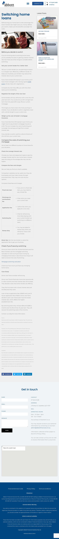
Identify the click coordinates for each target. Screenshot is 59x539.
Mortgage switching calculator (11, 261)
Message (4, 418)
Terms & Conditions (45, 488)
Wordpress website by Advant (29, 533)
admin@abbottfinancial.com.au (40, 428)
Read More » (41, 33)
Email (3, 404)
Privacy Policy (31, 488)
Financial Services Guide (15, 488)
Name (3, 397)
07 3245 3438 (35, 400)
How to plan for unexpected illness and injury (46, 59)
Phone (4, 411)
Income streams (43, 31)
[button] (28, 4)
